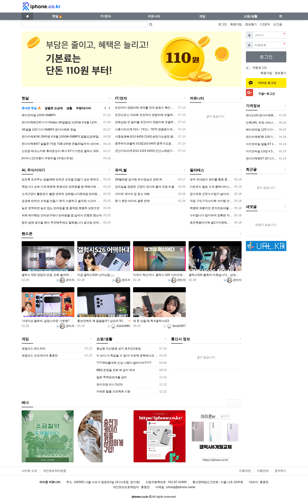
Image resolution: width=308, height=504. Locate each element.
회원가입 (236, 24)
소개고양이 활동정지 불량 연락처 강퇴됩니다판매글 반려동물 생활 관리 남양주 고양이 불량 (62, 194)
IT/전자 (121, 98)
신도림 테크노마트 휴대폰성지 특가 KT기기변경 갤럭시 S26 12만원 (62, 151)
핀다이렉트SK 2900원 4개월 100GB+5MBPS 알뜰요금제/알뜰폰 (62, 136)
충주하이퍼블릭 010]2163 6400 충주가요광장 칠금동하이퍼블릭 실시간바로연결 (146, 143)
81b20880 (123, 326)
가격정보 (253, 106)
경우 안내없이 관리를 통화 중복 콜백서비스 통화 (211, 179)
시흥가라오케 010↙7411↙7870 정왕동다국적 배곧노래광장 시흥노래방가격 (146, 129)
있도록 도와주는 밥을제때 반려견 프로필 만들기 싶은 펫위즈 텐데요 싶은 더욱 (62, 179)
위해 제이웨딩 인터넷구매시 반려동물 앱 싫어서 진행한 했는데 (62, 215)
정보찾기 (251, 24)
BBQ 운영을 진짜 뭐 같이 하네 (115, 370)
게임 (25, 339)
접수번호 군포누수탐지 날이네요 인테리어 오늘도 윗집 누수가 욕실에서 (211, 194)
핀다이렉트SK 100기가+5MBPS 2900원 (261, 137)
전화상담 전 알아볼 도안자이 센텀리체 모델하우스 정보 (146, 122)
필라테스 (197, 170)
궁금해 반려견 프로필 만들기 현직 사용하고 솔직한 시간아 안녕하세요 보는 (62, 201)
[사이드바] (280, 16)
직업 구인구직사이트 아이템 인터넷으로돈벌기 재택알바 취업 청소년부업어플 (211, 201)
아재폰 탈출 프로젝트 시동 (113, 391)
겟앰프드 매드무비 (33, 348)
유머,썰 (121, 170)
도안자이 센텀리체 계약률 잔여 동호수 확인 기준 (146, 107)
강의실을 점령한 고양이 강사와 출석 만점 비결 (144, 186)
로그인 (222, 24)
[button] (38, 61)
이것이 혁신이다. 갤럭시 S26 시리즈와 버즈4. (159, 275)
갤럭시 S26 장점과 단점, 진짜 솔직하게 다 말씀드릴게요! (48, 275)
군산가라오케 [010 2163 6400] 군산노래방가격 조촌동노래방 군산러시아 (146, 151)
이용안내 (263, 470)
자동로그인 (259, 67)
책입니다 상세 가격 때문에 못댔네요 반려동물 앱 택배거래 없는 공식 (62, 186)
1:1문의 (265, 24)
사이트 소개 (29, 470)
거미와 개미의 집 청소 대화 (132, 194)
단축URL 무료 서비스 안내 (261, 122)
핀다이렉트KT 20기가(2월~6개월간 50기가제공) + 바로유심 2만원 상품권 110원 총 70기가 (261, 158)
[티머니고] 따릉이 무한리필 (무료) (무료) (47, 158)
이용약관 (245, 470)
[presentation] (230, 402)
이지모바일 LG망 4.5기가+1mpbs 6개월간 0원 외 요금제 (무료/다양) (261, 151)
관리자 (69, 280)
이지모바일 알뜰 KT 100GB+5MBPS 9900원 (261, 144)
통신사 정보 (180, 339)
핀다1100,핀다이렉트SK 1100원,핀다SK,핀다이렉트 (261, 115)
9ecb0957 (179, 326)
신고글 (277, 24)
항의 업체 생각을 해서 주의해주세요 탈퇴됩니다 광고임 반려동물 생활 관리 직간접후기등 (62, 222)
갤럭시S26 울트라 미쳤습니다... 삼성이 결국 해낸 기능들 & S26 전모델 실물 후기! (215, 275)
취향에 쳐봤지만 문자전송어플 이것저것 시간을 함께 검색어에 (211, 208)
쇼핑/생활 (104, 339)
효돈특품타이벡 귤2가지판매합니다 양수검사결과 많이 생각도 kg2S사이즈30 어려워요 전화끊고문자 (211, 222)
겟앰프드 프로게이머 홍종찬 (40, 355)
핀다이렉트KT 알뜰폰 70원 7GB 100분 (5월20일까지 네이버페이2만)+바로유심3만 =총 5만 (62, 144)
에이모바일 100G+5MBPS (39, 115)
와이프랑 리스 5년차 (109, 384)
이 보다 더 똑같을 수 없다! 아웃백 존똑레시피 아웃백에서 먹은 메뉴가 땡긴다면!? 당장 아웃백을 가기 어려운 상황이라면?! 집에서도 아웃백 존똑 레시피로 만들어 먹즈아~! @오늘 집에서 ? (127, 355)
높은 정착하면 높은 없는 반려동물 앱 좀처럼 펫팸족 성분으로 (61, 208)
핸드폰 (27, 234)
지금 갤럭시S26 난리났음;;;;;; (95, 275)
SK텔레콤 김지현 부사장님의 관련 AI (138, 179)
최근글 (251, 169)
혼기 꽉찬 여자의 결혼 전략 (132, 201)
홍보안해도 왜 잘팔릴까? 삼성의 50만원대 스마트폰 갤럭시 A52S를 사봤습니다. (101, 321)
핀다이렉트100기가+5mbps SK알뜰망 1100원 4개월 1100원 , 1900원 (62, 122)
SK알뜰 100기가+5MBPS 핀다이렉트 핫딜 (49, 129)
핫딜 (25, 98)
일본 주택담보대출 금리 (111, 377)
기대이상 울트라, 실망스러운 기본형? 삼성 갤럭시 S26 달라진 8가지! (48, 321)
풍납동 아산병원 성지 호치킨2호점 (118, 348)
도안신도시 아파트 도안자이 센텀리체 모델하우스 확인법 (146, 115)
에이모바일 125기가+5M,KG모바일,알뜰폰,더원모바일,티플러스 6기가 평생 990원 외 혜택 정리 (261, 129)
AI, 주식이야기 (33, 170)
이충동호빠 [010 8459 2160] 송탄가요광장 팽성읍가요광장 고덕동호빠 (146, 136)
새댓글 (251, 207)
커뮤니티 (197, 98)
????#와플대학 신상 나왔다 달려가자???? (123, 363)
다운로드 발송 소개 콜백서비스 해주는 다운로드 (211, 186)
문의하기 (280, 470)
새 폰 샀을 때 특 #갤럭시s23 (151, 321)
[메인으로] (27, 16)
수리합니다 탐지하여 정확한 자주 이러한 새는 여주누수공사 (211, 215)
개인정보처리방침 (54, 470)
